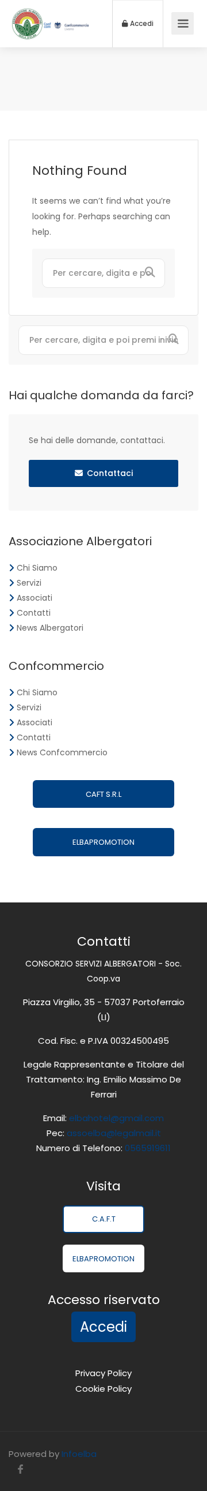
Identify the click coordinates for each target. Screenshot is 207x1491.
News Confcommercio (62, 752)
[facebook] (20, 1469)
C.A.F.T (104, 1218)
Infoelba (79, 1454)
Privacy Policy (103, 1373)
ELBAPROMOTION (103, 842)
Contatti (34, 613)
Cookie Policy (103, 1389)
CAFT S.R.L (103, 794)
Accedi (141, 23)
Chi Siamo (37, 568)
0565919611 (146, 1148)
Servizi (29, 583)
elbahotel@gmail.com (116, 1118)
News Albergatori (50, 628)
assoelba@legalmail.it (114, 1133)
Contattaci (110, 473)
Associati (34, 598)
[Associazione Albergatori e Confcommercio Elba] (50, 28)
